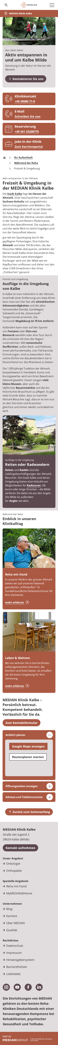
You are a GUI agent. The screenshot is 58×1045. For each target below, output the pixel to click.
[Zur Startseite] (29, 5)
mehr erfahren (14, 602)
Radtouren (34, 485)
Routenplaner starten (28, 757)
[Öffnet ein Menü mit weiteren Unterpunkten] (51, 5)
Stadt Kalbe (14, 194)
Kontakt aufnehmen (20, 848)
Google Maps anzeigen (28, 746)
